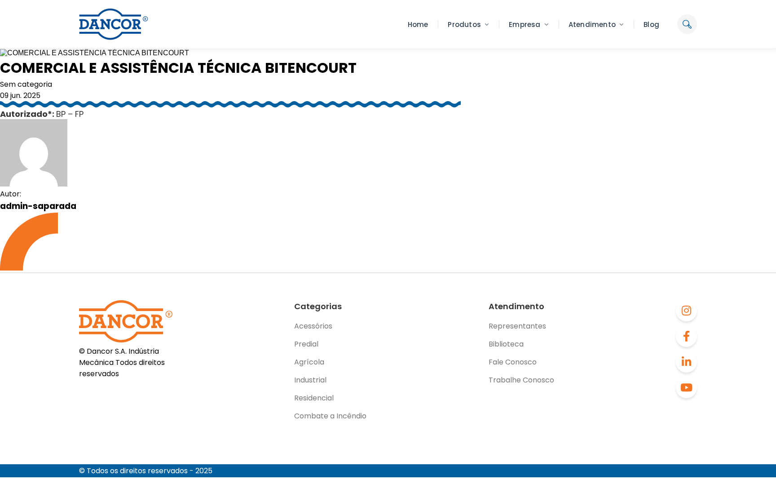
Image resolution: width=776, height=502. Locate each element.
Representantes (517, 326)
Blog (651, 24)
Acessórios (313, 326)
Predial (306, 344)
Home (418, 24)
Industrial (310, 380)
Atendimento (592, 24)
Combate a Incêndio (330, 416)
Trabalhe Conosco (521, 380)
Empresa (524, 24)
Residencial (314, 398)
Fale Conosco (513, 362)
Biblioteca (506, 344)
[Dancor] (113, 24)
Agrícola (309, 362)
